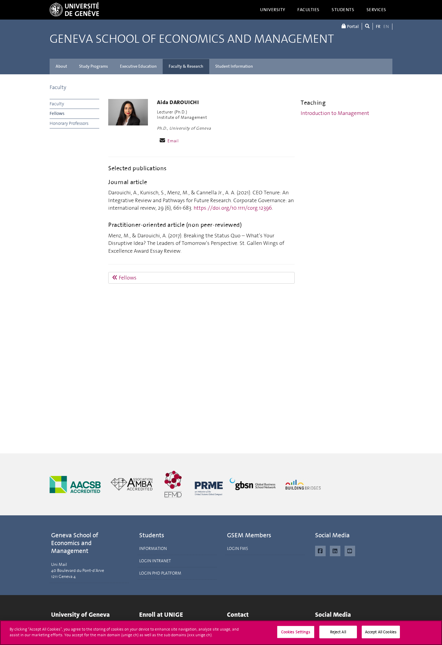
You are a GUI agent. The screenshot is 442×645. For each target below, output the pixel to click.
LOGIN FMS (237, 548)
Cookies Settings (295, 631)
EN (386, 26)
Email (173, 141)
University (272, 10)
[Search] (367, 26)
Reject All (338, 631)
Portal (352, 26)
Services (377, 10)
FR (378, 26)
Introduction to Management (335, 113)
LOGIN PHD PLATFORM (160, 573)
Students (343, 10)
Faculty (58, 87)
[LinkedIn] (335, 550)
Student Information (234, 66)
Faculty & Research (186, 66)
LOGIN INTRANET (155, 561)
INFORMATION (153, 548)
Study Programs (93, 66)
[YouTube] (350, 550)
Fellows (57, 113)
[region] (221, 632)
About (61, 66)
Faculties (308, 10)
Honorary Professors (69, 123)
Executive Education (138, 66)
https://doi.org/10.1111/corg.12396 (233, 207)
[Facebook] (320, 550)
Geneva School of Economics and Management (192, 39)
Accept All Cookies (381, 631)
